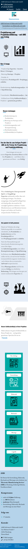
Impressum (17, 545)
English (18, 9)
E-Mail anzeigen (8, 4)
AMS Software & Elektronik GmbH (11, 23)
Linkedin (7, 517)
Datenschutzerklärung (19, 547)
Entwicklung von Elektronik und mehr (13, 26)
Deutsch (11, 9)
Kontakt (4, 338)
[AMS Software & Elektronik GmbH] (14, 14)
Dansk (25, 9)
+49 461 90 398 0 (8, 7)
